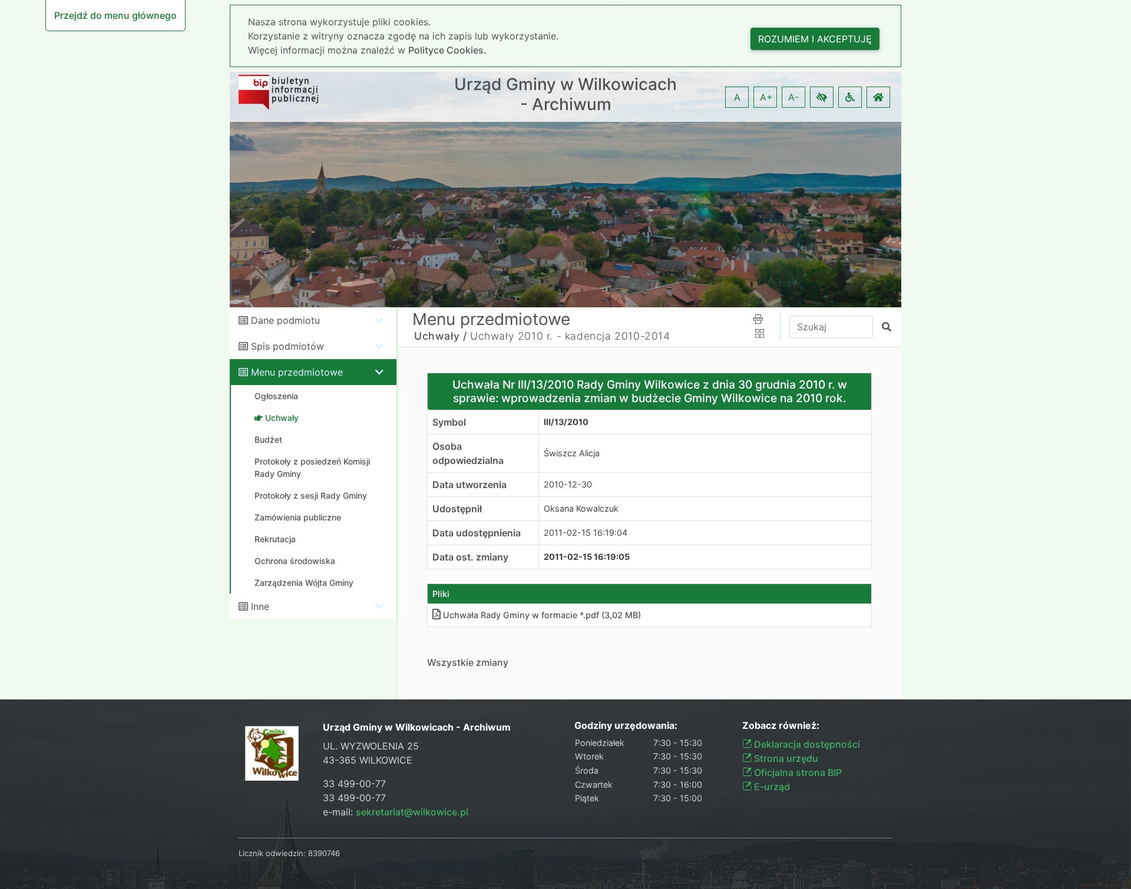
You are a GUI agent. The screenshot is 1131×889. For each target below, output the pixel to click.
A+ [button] (766, 97)
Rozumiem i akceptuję (815, 39)
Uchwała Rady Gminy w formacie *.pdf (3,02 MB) (542, 615)
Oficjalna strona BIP (797, 772)
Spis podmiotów (287, 346)
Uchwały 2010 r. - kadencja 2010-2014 (570, 336)
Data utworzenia (469, 484)
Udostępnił (457, 509)
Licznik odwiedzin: (272, 853)
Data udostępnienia (476, 533)
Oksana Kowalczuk (581, 508)
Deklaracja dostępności (806, 744)
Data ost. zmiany (470, 557)
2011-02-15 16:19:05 (587, 557)
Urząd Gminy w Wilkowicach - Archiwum (565, 94)
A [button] (737, 97)
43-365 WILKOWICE (367, 760)
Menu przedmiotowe (297, 372)
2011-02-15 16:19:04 (585, 533)
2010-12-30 (568, 484)
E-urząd (771, 786)
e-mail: (395, 812)
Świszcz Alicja (572, 453)
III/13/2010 (566, 422)
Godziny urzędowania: (625, 725)
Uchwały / (440, 336)
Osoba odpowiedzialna (468, 453)
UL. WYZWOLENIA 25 (371, 746)
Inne (260, 606)
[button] (822, 97)
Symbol (449, 422)
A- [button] (793, 97)
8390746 (324, 853)
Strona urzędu (785, 758)
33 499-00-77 (354, 784)
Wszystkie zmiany (467, 662)
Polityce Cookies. (447, 50)
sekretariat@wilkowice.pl (412, 812)
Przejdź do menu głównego (115, 15)
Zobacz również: (780, 725)
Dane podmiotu (285, 320)
